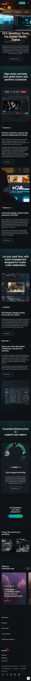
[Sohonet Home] (5, 3)
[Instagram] (15, 674)
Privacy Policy (23, 666)
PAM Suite (4, 623)
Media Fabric (5, 617)
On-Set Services (6, 634)
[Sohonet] (15, 649)
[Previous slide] (4, 545)
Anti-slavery (4, 671)
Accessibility (23, 668)
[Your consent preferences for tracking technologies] (28, 678)
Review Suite (5, 628)
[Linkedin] (11, 674)
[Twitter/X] (7, 674)
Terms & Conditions (6, 668)
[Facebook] (3, 674)
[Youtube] (19, 674)
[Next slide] (26, 545)
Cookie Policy (15, 668)
